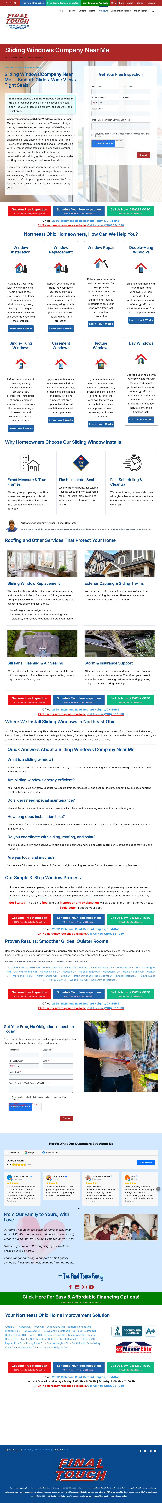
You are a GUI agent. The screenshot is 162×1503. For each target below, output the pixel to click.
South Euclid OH (81, 1343)
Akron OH (12, 967)
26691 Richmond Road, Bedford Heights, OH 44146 (86, 220)
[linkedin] (77, 1287)
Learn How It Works (21, 328)
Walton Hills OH (79, 979)
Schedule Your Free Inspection (79, 211)
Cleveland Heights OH (57, 1330)
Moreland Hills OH (23, 975)
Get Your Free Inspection (29, 211)
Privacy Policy (32, 1449)
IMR (66, 1449)
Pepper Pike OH (83, 975)
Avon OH (40, 967)
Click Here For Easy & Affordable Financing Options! (81, 1298)
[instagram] (84, 1287)
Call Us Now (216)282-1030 (130, 211)
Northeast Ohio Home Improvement (53, 1315)
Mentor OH (27, 1339)
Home (7, 57)
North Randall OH (47, 975)
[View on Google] (9, 1177)
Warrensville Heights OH (105, 979)
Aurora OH (27, 967)
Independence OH (89, 971)
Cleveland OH (123, 967)
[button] (153, 10)
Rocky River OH (104, 975)
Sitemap (48, 1449)
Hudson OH (69, 971)
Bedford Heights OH (80, 967)
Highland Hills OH (50, 971)
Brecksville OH (103, 967)
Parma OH (66, 975)
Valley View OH (58, 979)
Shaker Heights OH (127, 975)
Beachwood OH (57, 967)
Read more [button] (12, 1201)
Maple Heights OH (133, 971)
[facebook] (70, 1287)
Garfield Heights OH (25, 971)
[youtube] (91, 1287)
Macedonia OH (111, 971)
